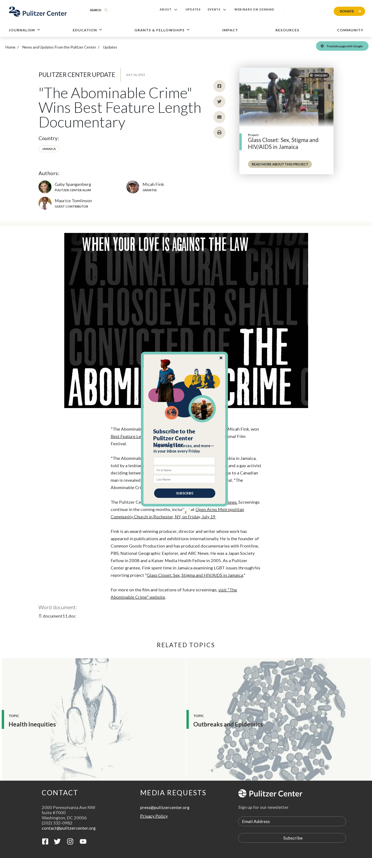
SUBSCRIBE (184, 493)
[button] (184, 438)
